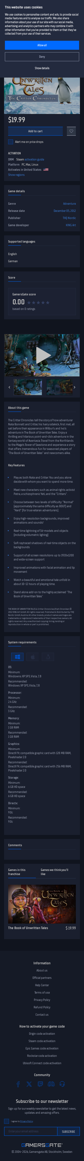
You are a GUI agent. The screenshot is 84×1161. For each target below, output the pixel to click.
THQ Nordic (69, 218)
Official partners (42, 978)
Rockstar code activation (42, 1056)
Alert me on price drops (29, 142)
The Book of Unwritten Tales (28, 928)
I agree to (22, 1121)
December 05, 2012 (65, 211)
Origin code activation (42, 1034)
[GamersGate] (42, 1148)
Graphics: (14, 744)
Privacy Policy (42, 1000)
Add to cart (35, 131)
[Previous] (9, 387)
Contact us (42, 1015)
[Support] (62, 1084)
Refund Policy (42, 1007)
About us (42, 970)
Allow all (42, 45)
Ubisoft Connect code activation (42, 1063)
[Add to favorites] (71, 131)
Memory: (13, 718)
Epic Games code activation (42, 1048)
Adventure (69, 204)
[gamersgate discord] (51, 1084)
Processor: (15, 693)
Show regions (16, 175)
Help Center (42, 985)
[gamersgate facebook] (18, 1084)
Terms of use (42, 992)
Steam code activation (42, 1041)
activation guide (34, 159)
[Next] (75, 387)
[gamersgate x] (29, 1084)
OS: (10, 667)
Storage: (13, 778)
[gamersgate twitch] (40, 1084)
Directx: (13, 803)
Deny (42, 57)
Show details (42, 68)
